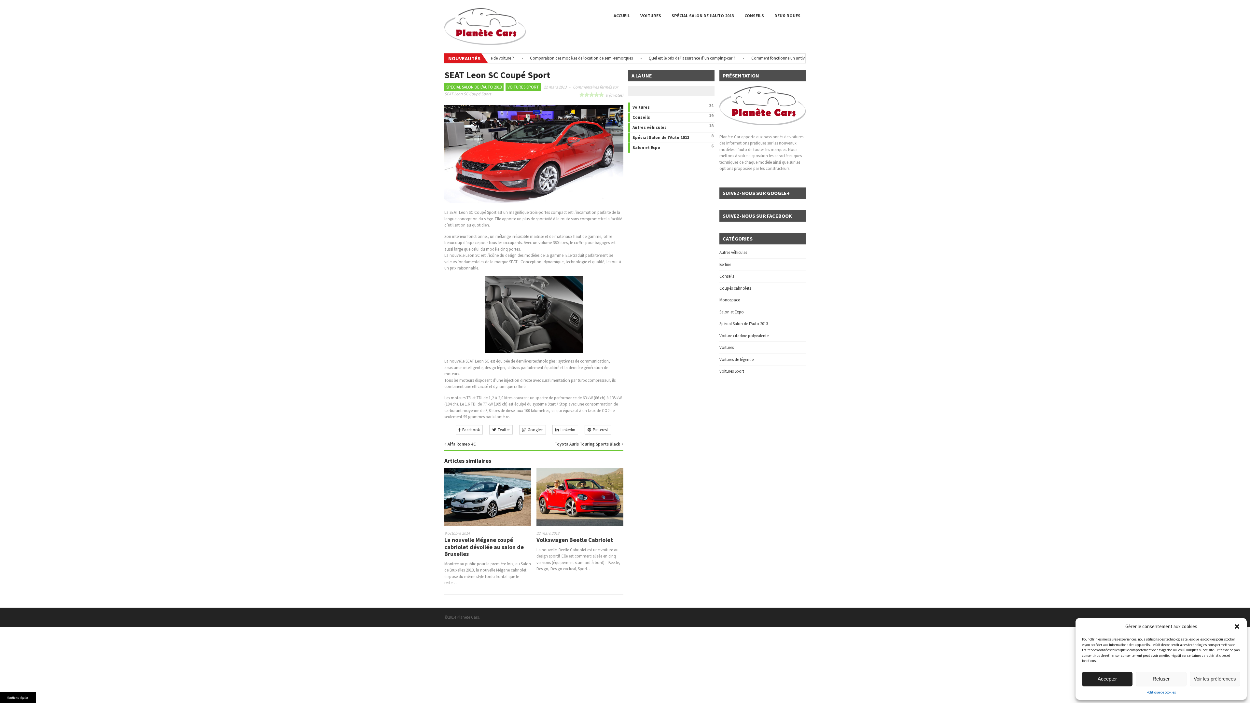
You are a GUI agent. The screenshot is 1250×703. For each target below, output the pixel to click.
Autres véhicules (649, 127)
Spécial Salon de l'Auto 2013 (474, 87)
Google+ (535, 430)
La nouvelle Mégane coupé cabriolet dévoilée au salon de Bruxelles (484, 547)
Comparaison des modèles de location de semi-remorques (559, 58)
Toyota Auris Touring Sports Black (587, 444)
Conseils (754, 16)
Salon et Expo (646, 147)
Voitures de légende (736, 359)
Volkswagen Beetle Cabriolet (574, 540)
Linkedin (568, 430)
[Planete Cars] (485, 42)
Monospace (729, 300)
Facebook (471, 430)
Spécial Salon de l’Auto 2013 (703, 16)
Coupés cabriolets (735, 288)
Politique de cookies (1161, 692)
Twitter (504, 430)
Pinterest (600, 430)
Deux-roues (787, 16)
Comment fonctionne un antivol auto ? (764, 58)
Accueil (622, 16)
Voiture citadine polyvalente (744, 335)
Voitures (650, 16)
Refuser (1161, 679)
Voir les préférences (1215, 679)
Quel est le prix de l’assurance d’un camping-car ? (670, 58)
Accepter (1107, 679)
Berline (725, 264)
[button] (1237, 626)
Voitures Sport (523, 87)
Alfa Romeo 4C (462, 444)
